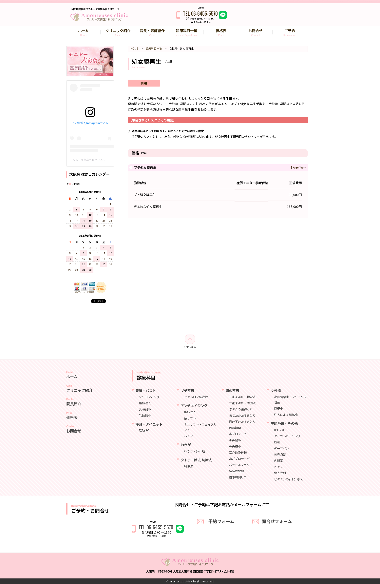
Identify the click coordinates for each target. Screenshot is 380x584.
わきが (186, 444)
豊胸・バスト (146, 390)
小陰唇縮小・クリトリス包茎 (290, 399)
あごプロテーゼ (239, 459)
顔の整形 (232, 390)
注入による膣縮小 (286, 414)
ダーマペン (281, 448)
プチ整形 (187, 390)
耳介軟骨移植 (238, 452)
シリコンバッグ (149, 397)
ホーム (83, 32)
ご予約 (289, 32)
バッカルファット (241, 465)
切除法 (188, 466)
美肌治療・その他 (284, 423)
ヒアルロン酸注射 (196, 397)
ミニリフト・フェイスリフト (200, 427)
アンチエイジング (194, 405)
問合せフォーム (277, 521)
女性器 (276, 390)
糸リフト (190, 418)
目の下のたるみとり (242, 421)
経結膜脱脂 (236, 471)
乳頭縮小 (145, 409)
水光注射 (280, 473)
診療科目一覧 (187, 32)
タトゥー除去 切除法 (196, 459)
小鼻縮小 (235, 440)
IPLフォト (281, 430)
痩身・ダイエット (149, 423)
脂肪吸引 (145, 430)
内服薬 (278, 460)
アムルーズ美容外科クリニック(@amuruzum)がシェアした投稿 (109, 160)
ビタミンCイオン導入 (288, 479)
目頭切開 (235, 428)
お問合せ (255, 32)
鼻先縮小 (235, 446)
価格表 (221, 32)
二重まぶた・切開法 (242, 403)
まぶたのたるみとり (242, 415)
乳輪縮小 (145, 415)
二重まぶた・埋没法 (242, 397)
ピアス (278, 467)
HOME (134, 48)
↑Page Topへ (298, 167)
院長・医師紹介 (152, 32)
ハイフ (188, 436)
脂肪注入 (145, 403)
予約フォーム (221, 521)
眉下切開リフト (239, 477)
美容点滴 (280, 454)
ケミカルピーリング (287, 436)
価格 (144, 83)
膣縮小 (278, 408)
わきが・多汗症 (194, 451)
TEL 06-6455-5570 (200, 13)
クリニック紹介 (117, 32)
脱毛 (277, 442)
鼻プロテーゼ (238, 434)
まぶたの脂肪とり (241, 409)
